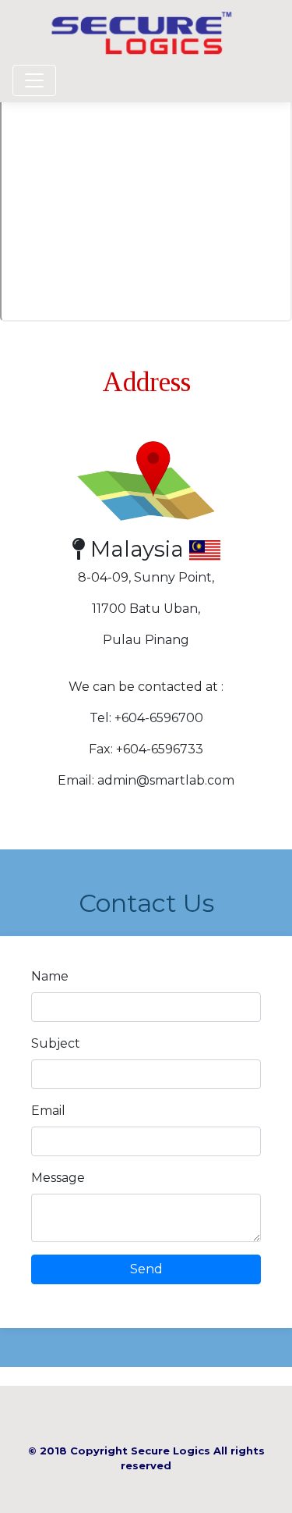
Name (50, 976)
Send (146, 1269)
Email (48, 1110)
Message (58, 1177)
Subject (55, 1043)
